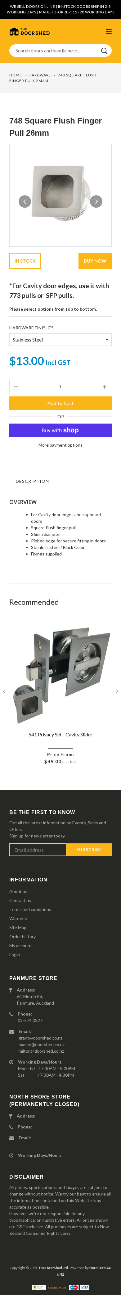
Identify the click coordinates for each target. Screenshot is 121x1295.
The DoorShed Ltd (53, 1268)
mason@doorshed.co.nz (42, 1044)
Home (15, 75)
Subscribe (89, 849)
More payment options (60, 445)
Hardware (40, 75)
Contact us (20, 900)
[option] (60, 195)
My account (20, 945)
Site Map (17, 927)
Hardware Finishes (31, 327)
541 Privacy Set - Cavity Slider (60, 734)
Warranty (18, 918)
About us (18, 891)
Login (14, 954)
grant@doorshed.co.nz (40, 1037)
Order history (22, 936)
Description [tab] (32, 481)
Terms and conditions (30, 909)
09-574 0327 (30, 1020)
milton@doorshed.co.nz (41, 1051)
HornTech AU (100, 1268)
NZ (62, 1274)
